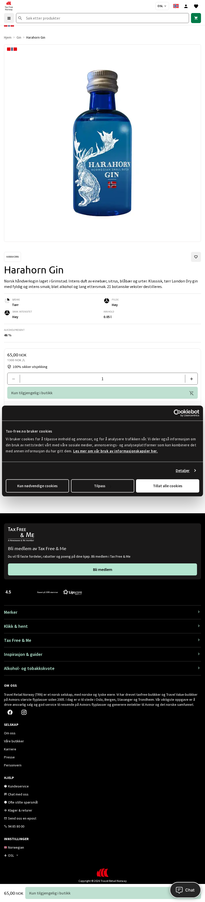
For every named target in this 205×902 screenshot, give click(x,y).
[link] (196, 18)
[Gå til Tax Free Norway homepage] (9, 6)
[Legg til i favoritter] (196, 257)
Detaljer (183, 470)
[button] (44, 591)
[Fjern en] (15, 379)
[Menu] (9, 18)
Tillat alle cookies (167, 485)
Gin (18, 37)
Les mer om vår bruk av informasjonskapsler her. (115, 451)
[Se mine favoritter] (196, 6)
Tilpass (99, 485)
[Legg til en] (189, 379)
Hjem (8, 37)
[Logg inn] (186, 6)
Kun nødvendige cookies (37, 485)
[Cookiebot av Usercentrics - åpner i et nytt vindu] (177, 413)
